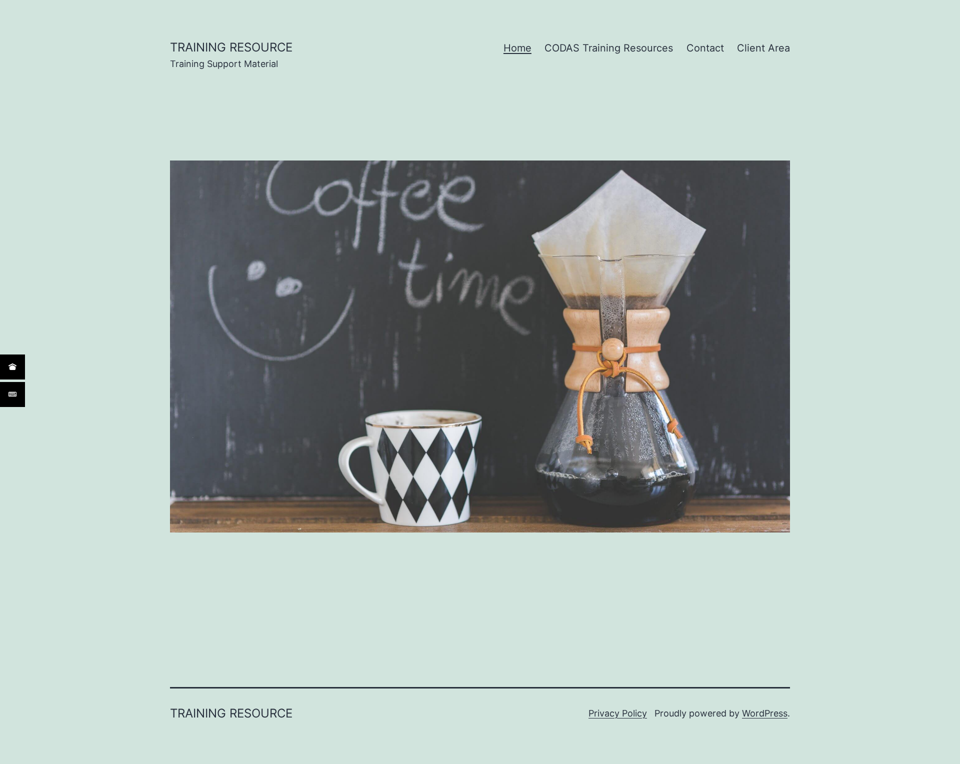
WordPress (765, 713)
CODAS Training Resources (608, 48)
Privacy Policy (617, 713)
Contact (705, 48)
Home (518, 48)
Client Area (763, 48)
